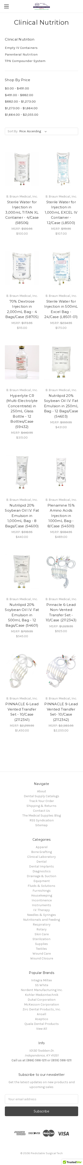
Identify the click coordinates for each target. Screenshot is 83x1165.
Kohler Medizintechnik (41, 995)
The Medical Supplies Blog (41, 815)
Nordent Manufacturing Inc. (41, 990)
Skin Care (42, 934)
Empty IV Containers (21, 48)
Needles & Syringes (41, 915)
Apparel (41, 847)
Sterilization (41, 939)
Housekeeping (41, 895)
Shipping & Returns (41, 806)
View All (41, 1029)
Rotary (41, 929)
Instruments (41, 905)
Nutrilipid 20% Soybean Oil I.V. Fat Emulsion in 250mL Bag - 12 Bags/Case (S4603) (61, 406)
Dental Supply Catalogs (41, 796)
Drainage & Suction (41, 876)
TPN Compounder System (25, 61)
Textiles (41, 949)
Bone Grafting (41, 852)
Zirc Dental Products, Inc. (42, 1009)
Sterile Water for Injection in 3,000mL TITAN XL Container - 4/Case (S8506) (22, 212)
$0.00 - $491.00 (17, 88)
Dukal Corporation (42, 1000)
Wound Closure (41, 958)
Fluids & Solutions (41, 886)
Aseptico (41, 1019)
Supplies (41, 944)
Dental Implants (41, 866)
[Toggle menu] (6, 6)
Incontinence (42, 900)
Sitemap (41, 825)
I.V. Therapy (41, 910)
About (41, 791)
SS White (41, 985)
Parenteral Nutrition (21, 54)
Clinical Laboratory (41, 857)
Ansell (41, 1014)
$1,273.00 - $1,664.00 (21, 108)
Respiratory (41, 924)
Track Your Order (41, 801)
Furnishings (42, 891)
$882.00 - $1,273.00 (20, 101)
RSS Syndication (42, 820)
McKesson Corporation (41, 1004)
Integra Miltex (41, 980)
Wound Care (42, 954)
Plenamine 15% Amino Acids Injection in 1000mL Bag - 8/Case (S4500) (61, 515)
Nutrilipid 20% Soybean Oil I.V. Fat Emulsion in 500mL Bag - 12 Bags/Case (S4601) (22, 615)
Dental (41, 862)
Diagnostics (42, 871)
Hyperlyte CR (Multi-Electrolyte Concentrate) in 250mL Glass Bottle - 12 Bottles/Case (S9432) (22, 411)
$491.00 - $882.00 (19, 95)
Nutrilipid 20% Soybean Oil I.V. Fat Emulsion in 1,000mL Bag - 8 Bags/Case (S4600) (22, 515)
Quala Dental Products (41, 1024)
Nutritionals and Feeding (41, 920)
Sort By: (13, 131)
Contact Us (41, 811)
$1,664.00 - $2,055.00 (21, 114)
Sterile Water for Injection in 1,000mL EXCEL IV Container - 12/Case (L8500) (61, 212)
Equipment (41, 881)
